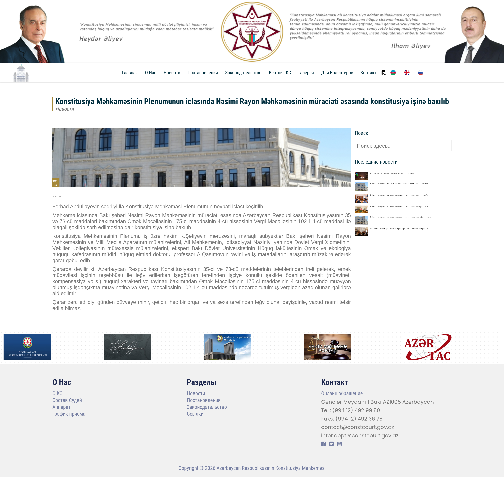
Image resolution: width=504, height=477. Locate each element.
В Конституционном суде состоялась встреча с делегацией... (399, 195)
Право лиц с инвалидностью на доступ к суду (392, 173)
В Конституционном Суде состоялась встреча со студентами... (400, 183)
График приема (68, 414)
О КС (57, 393)
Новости (172, 72)
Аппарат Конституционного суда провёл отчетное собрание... (400, 229)
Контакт (368, 72)
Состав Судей (67, 400)
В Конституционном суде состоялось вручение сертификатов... (400, 217)
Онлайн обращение (342, 393)
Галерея (306, 72)
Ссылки (195, 414)
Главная (130, 72)
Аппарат (61, 407)
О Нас (150, 72)
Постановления (203, 72)
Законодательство (243, 72)
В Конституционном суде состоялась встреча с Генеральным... (400, 207)
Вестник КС (280, 72)
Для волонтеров (337, 72)
